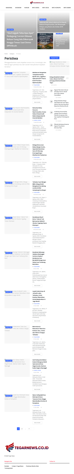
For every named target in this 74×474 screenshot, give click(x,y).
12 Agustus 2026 (37, 122)
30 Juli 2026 (36, 268)
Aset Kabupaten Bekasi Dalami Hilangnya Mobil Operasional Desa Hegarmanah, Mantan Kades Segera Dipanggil (39, 364)
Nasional (9, 7)
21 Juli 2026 (36, 407)
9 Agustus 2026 (37, 194)
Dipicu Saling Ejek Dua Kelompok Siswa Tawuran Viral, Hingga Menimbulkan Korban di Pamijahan (39, 399)
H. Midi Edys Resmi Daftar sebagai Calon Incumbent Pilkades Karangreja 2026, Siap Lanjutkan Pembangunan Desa (61, 115)
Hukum (26, 7)
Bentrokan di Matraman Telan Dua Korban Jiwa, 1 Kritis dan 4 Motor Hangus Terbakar (38, 331)
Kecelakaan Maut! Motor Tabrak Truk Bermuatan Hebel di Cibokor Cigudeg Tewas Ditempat (39, 221)
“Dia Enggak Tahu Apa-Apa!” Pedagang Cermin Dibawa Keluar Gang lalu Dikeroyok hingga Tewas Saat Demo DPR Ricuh (20, 39)
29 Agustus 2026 (20, 49)
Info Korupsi (56, 7)
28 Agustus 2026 (44, 49)
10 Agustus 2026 (37, 159)
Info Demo (35, 7)
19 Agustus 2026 (37, 87)
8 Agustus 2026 (37, 229)
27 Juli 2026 (36, 305)
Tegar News (11, 49)
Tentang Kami (9, 468)
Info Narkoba (68, 7)
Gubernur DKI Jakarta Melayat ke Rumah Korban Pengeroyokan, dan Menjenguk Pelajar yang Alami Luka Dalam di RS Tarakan (53, 25)
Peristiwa (10, 29)
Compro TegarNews (17, 466)
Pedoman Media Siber (32, 466)
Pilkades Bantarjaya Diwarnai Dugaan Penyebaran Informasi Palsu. (61, 126)
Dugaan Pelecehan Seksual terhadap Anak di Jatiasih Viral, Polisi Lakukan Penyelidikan (61, 92)
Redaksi (7, 466)
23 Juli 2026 (36, 372)
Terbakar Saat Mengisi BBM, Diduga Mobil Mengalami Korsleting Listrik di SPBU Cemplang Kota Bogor (39, 186)
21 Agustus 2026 (61, 49)
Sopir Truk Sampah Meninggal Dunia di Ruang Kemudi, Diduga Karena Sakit (61, 41)
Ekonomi (18, 7)
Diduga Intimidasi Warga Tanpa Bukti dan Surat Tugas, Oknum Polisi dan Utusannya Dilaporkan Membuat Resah (61, 103)
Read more (37, 102)
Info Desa (45, 7)
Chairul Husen (37, 120)
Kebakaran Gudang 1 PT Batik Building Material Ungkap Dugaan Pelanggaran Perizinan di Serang (45, 40)
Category (12, 54)
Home (6, 54)
